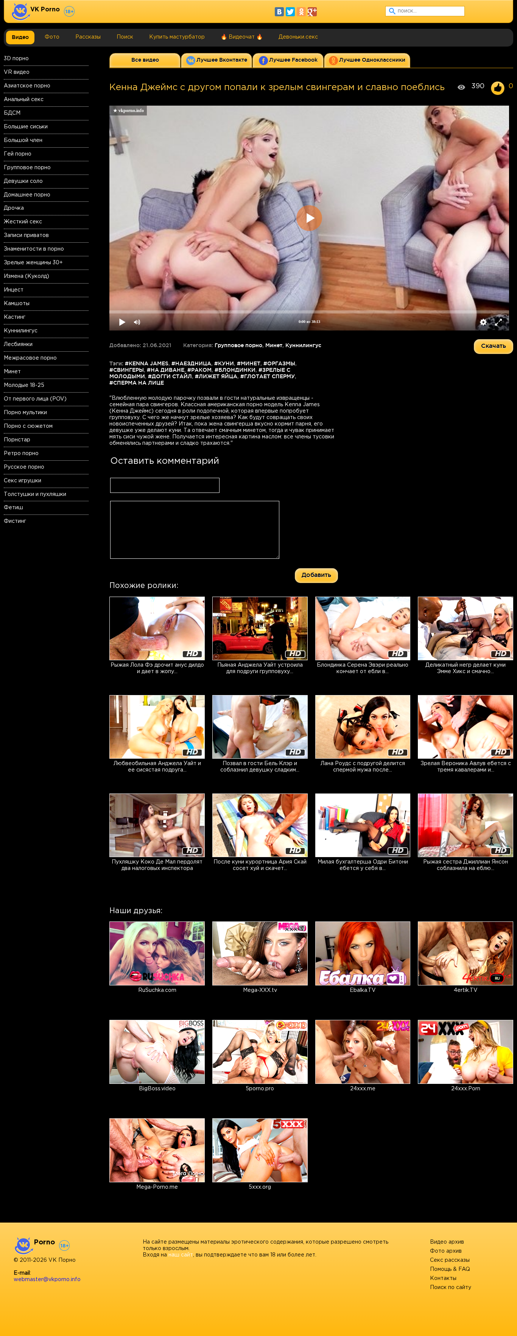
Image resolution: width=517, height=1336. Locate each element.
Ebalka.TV (363, 990)
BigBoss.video (157, 1089)
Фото (52, 37)
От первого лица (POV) (35, 399)
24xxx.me (362, 1089)
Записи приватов (26, 235)
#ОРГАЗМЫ (279, 363)
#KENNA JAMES (146, 363)
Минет (12, 371)
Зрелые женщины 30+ (33, 262)
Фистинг (15, 521)
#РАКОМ (199, 370)
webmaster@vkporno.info (47, 1279)
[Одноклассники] (301, 11)
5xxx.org (260, 1187)
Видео (20, 37)
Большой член (23, 140)
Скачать (493, 345)
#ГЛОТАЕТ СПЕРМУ (267, 376)
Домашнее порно (27, 195)
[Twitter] (290, 11)
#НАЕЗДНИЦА (191, 363)
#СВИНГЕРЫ (126, 370)
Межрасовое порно (30, 358)
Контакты (443, 1278)
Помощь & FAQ (450, 1269)
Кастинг (14, 317)
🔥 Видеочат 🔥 (242, 37)
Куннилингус (20, 331)
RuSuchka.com (157, 990)
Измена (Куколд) (26, 276)
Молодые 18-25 (24, 385)
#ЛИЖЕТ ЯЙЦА (216, 376)
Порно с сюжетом (28, 426)
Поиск (125, 37)
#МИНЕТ (248, 363)
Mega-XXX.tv (260, 990)
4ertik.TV (466, 990)
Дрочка (14, 208)
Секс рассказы (450, 1260)
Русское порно (24, 467)
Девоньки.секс (298, 37)
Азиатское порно (27, 86)
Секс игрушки (22, 481)
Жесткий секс (23, 222)
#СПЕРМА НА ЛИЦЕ (136, 383)
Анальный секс (24, 99)
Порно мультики (25, 412)
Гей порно (17, 154)
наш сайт (180, 1255)
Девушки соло (23, 181)
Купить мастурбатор (177, 37)
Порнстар (17, 440)
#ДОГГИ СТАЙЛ (170, 376)
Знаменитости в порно (34, 249)
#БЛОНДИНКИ (235, 370)
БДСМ (12, 113)
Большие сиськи (26, 127)
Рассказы (88, 37)
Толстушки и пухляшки (35, 494)
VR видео (17, 72)
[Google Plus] (312, 11)
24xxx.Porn (465, 1089)
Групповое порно (27, 167)
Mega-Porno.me (157, 1187)
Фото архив (446, 1251)
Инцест (13, 290)
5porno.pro (260, 1089)
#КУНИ (224, 363)
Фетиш (13, 507)
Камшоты (17, 303)
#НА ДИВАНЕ (165, 370)
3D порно (16, 58)
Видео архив (447, 1242)
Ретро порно (21, 453)
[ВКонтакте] (279, 11)
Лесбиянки (18, 344)
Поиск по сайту (450, 1287)
